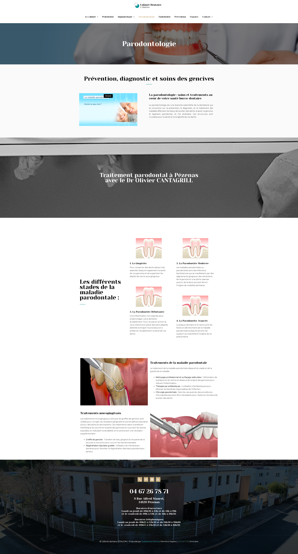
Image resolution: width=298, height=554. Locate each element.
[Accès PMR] (158, 479)
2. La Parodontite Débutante (147, 311)
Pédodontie (108, 17)
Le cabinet (90, 17)
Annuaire (194, 541)
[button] (97, 16)
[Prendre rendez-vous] (146, 479)
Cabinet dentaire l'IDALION (114, 541)
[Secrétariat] (140, 479)
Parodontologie (147, 17)
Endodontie (165, 17)
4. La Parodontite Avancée (192, 320)
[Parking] (152, 479)
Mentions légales (168, 541)
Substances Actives (150, 541)
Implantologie (125, 17)
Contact (206, 17)
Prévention (180, 17)
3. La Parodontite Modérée (192, 263)
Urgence (194, 17)
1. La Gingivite (138, 263)
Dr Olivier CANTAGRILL (160, 180)
